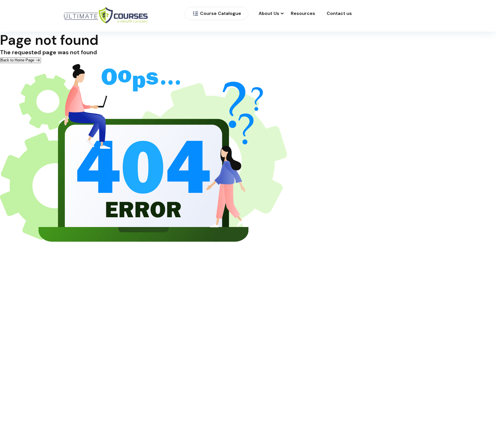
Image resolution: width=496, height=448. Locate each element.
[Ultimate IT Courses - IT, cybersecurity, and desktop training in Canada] (106, 15)
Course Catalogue (220, 13)
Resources (303, 13)
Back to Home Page (18, 60)
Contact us (339, 13)
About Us (269, 13)
